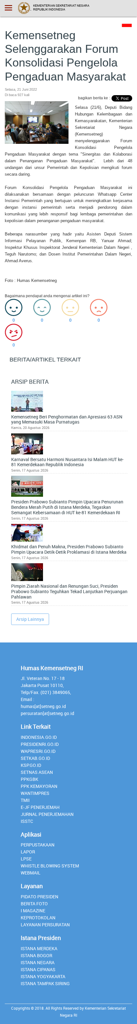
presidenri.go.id (40, 744)
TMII (25, 800)
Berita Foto (34, 904)
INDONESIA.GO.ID (39, 737)
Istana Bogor (36, 955)
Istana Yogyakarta (43, 976)
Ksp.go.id (31, 765)
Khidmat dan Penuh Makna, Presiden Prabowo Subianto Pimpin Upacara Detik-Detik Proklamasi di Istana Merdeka (68, 549)
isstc (27, 821)
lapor (28, 852)
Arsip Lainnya (30, 619)
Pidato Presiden (39, 897)
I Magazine (33, 911)
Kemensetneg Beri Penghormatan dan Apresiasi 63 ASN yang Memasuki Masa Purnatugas (66, 419)
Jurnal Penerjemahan (47, 814)
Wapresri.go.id (38, 751)
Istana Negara (37, 962)
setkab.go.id (35, 758)
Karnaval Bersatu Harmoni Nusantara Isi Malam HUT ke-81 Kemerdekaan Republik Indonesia (67, 462)
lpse (26, 859)
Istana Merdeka (39, 948)
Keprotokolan (38, 918)
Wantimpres (35, 793)
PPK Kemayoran (39, 786)
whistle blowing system (50, 866)
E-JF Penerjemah (40, 807)
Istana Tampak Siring (45, 983)
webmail (30, 873)
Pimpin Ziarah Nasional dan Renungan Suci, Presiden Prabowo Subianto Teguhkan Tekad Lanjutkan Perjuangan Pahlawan (69, 592)
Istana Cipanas (38, 969)
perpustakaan (37, 845)
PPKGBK (29, 779)
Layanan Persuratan (45, 925)
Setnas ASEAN (37, 772)
